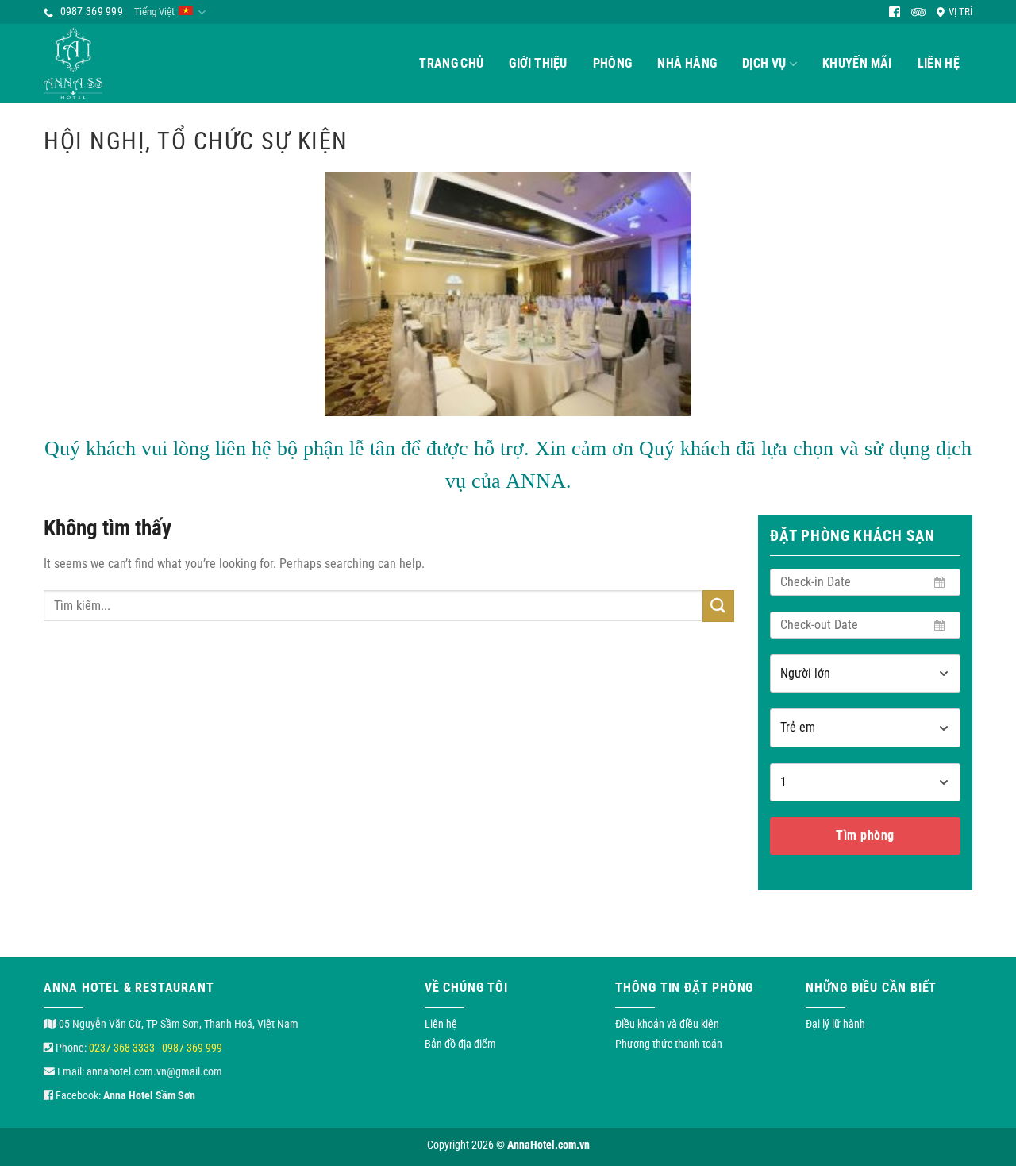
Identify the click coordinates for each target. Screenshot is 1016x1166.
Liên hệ (939, 63)
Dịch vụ (764, 63)
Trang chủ (451, 63)
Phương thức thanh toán (668, 1043)
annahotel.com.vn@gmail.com (154, 1071)
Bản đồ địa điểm (460, 1043)
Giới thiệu (538, 63)
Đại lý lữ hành (835, 1023)
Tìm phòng (865, 835)
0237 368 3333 (122, 1047)
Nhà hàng (687, 63)
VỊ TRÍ (960, 11)
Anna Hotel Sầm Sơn (149, 1095)
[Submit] (718, 605)
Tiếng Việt (154, 11)
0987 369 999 (192, 1047)
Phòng (613, 63)
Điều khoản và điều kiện (667, 1023)
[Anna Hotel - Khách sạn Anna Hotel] (95, 63)
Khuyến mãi (856, 63)
